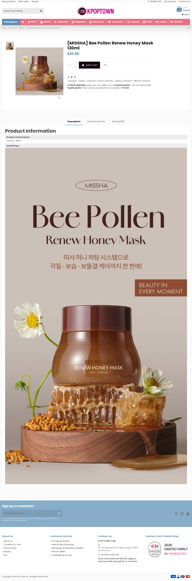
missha (81, 80)
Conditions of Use (12, 544)
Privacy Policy (10, 548)
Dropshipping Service (62, 555)
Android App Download (63, 544)
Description (74, 121)
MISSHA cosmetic (142, 80)
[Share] (68, 77)
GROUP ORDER (58, 551)
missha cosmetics (123, 80)
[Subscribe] (59, 513)
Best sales (24, 1)
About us (8, 541)
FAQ (5, 555)
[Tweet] (72, 77)
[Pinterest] (75, 77)
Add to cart (91, 65)
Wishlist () (156, 1)
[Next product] (189, 28)
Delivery (7, 551)
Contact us (184, 1)
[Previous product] (188, 28)
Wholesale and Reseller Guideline (68, 548)
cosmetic (72, 80)
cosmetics (91, 80)
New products (9, 1)
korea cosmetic (105, 80)
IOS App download (60, 541)
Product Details (96, 121)
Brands (35, 1)
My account (170, 1)
